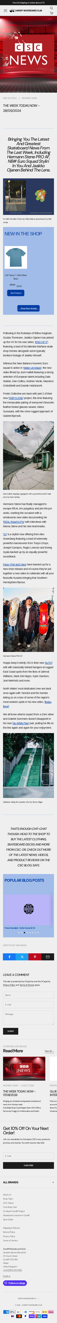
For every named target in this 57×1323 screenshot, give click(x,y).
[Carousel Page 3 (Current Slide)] (24, 932)
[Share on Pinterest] (35, 956)
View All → (49, 1051)
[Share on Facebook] (9, 956)
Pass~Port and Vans (14, 564)
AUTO (48, 662)
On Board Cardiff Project (14, 1211)
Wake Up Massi (32, 367)
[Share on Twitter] (22, 956)
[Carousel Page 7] (35, 932)
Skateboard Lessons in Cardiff (16, 1215)
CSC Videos (8, 1203)
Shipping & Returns (11, 1228)
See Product (15, 293)
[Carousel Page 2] (21, 932)
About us (7, 1194)
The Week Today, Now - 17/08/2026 (19, 1093)
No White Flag (21, 723)
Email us (6, 1276)
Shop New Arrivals (29, 308)
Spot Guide (8, 1219)
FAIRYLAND (16, 398)
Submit (10, 1031)
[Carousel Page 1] (19, 932)
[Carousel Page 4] (27, 932)
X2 (5, 534)
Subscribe (28, 1165)
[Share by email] (47, 956)
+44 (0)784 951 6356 (12, 1270)
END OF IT (41, 342)
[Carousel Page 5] (30, 932)
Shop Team (8, 1198)
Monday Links (29, 98)
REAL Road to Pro (13, 521)
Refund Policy (9, 1232)
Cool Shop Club (10, 1207)
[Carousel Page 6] (32, 932)
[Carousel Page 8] (38, 932)
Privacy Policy (9, 985)
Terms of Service (27, 985)
